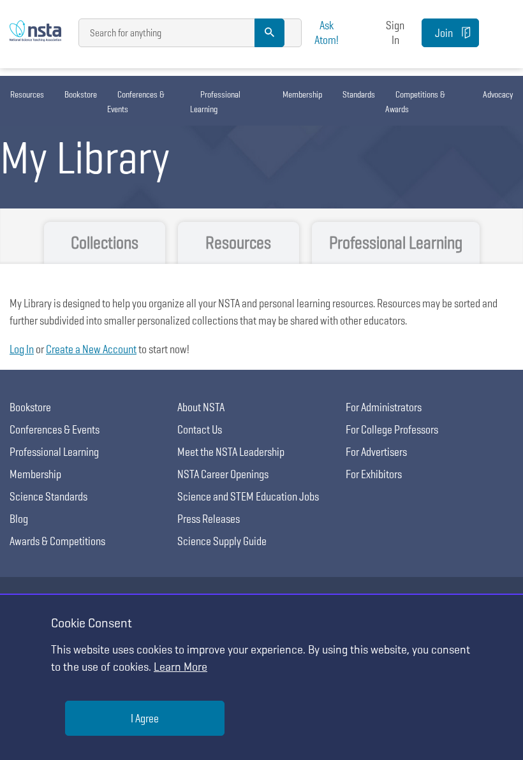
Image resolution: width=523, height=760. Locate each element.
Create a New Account (91, 349)
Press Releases (208, 518)
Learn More (180, 666)
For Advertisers (376, 451)
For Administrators (384, 407)
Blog (19, 518)
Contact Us (199, 429)
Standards (359, 94)
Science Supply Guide (222, 541)
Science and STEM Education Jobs (248, 496)
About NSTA (201, 407)
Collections (104, 242)
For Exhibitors (374, 474)
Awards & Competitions (57, 541)
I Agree (145, 718)
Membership (302, 94)
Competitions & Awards (415, 102)
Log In (22, 349)
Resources (27, 94)
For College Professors (392, 429)
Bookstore (80, 94)
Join (444, 33)
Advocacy (498, 94)
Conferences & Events (136, 102)
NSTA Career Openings (223, 474)
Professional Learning (215, 102)
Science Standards (48, 496)
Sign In (395, 32)
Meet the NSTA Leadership (230, 451)
